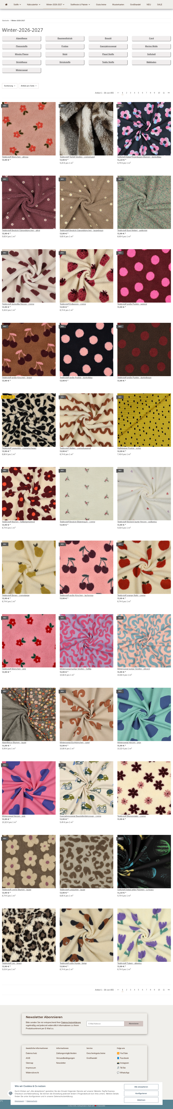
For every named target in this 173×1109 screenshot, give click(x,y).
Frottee (64, 46)
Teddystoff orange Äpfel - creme (131, 595)
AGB (28, 1058)
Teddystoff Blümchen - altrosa (15, 157)
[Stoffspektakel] (6, 4)
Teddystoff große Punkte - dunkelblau (76, 377)
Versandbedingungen (65, 1058)
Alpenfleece (21, 38)
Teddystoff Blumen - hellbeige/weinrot (18, 522)
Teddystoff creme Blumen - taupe (16, 889)
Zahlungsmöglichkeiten (66, 1053)
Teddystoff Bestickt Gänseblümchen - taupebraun (81, 230)
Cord (151, 38)
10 (159, 93)
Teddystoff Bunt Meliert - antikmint (132, 230)
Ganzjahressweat (108, 46)
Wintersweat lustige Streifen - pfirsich (133, 669)
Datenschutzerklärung (71, 1022)
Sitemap (29, 1063)
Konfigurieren (141, 1093)
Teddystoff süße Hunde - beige (73, 963)
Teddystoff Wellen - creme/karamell (75, 448)
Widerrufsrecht (32, 1072)
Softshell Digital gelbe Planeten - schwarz (135, 889)
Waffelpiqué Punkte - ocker (129, 448)
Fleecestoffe (21, 46)
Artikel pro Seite (27, 86)
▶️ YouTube (122, 1053)
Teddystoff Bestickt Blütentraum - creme (77, 522)
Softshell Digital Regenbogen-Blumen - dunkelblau (139, 157)
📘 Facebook (123, 1058)
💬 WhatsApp (123, 1072)
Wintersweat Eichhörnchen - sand (74, 742)
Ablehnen (141, 1100)
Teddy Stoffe (108, 62)
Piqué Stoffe (108, 54)
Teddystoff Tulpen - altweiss (129, 963)
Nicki (65, 54)
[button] (29, 135)
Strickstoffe (64, 62)
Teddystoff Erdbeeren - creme (73, 304)
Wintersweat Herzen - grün (129, 742)
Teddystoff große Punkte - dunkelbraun (134, 377)
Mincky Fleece (21, 54)
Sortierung (8, 86)
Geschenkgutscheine (95, 1053)
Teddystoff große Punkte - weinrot (132, 304)
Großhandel (91, 1058)
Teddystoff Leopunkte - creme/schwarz (19, 448)
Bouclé (108, 38)
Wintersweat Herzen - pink (13, 816)
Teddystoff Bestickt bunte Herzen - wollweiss (137, 522)
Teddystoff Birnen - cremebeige (15, 595)
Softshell (151, 54)
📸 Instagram (123, 1063)
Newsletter (61, 1063)
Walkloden (151, 62)
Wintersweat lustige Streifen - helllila (75, 669)
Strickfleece (21, 62)
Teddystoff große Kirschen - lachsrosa (76, 595)
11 (164, 93)
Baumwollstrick (65, 38)
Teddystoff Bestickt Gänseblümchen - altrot (21, 230)
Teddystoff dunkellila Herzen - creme (18, 304)
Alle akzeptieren (141, 1087)
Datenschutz (31, 1101)
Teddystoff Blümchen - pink (14, 669)
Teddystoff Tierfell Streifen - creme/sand (77, 157)
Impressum (19, 1101)
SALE (159, 4)
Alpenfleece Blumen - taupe (14, 742)
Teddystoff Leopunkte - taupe (72, 889)
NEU (149, 4)
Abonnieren (134, 1024)
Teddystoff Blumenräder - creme (131, 816)
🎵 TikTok (121, 1068)
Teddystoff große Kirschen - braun (17, 377)
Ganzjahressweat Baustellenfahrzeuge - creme (80, 816)
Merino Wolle (151, 46)
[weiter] (168, 93)
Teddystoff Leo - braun (12, 963)
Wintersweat (22, 70)
